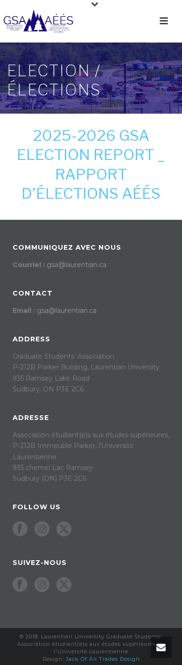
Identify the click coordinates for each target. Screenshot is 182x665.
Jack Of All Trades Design (103, 659)
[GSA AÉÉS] (37, 21)
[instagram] (42, 529)
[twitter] (63, 529)
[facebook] (20, 529)
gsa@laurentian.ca (76, 264)
